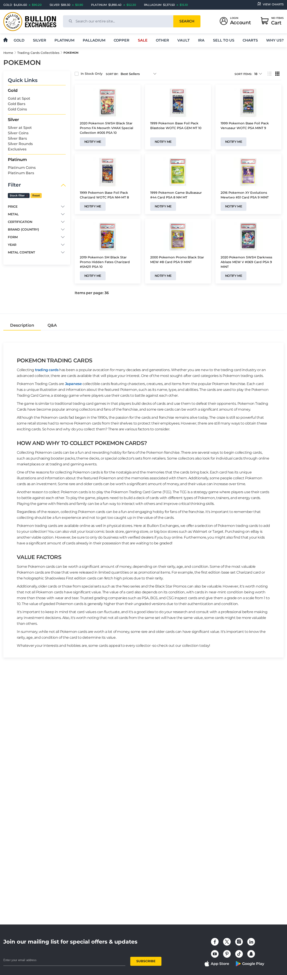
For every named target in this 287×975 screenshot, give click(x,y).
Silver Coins (18, 133)
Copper (121, 40)
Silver (39, 40)
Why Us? (275, 40)
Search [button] (186, 21)
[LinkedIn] (251, 942)
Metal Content (21, 252)
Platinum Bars (21, 173)
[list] (270, 73)
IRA (201, 40)
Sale (143, 40)
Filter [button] (14, 185)
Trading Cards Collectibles (38, 53)
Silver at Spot (20, 127)
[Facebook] (215, 942)
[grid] (277, 73)
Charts (250, 40)
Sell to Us (223, 40)
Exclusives (17, 149)
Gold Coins (17, 109)
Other (162, 40)
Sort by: (112, 74)
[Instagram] (239, 942)
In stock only (91, 74)
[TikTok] (239, 954)
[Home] (5, 40)
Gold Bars (16, 104)
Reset (36, 195)
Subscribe (145, 961)
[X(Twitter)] (227, 942)
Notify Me (92, 142)
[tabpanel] (143, 494)
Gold (19, 40)
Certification (20, 222)
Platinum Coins (22, 167)
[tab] (22, 325)
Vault (183, 40)
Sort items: (243, 74)
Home (8, 53)
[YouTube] (215, 954)
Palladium (94, 40)
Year (12, 245)
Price (12, 207)
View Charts (273, 4)
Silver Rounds (20, 144)
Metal (13, 214)
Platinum (64, 40)
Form (13, 237)
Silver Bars (17, 138)
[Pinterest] (227, 954)
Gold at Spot (19, 98)
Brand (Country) (23, 229)
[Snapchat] (251, 954)
